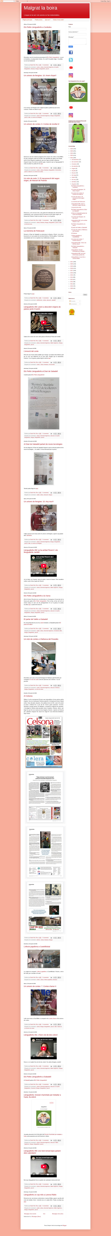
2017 (71, 270)
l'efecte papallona (48, 979)
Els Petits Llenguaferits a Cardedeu (38, 27)
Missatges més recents (30, 1213)
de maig (74, 175)
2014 (71, 277)
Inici (44, 1213)
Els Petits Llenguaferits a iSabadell (37, 1077)
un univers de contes (38, 171)
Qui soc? (47, 19)
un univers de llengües (36, 117)
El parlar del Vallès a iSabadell (36, 619)
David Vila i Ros (34, 65)
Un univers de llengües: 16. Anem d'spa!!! (40, 75)
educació (49, 300)
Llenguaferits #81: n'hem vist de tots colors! (41, 1035)
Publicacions (38, 19)
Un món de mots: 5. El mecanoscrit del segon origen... (77, 198)
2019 (71, 266)
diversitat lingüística (49, 67)
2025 (71, 151)
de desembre (75, 159)
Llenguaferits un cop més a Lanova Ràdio (40, 1195)
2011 (71, 283)
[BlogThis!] (55, 65)
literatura (33, 68)
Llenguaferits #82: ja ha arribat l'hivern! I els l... (79, 221)
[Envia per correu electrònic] (54, 65)
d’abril (73, 177)
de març (74, 179)
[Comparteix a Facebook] (58, 65)
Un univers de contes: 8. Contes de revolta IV (41, 124)
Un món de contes (34, 679)
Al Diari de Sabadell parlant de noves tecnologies (43, 444)
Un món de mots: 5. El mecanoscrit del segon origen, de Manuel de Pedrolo (41, 179)
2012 (71, 281)
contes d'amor (52, 1018)
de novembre (75, 161)
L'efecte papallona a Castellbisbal (37, 947)
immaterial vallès (58, 630)
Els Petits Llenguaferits (53, 57)
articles (38, 939)
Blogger (64, 1225)
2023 (71, 155)
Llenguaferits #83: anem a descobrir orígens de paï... (78, 204)
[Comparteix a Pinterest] (60, 65)
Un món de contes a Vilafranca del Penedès (41, 639)
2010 (71, 286)
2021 (71, 261)
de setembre (75, 166)
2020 (71, 264)
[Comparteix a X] (57, 65)
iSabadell (27, 1080)
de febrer (74, 181)
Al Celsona (28, 696)
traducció (30, 171)
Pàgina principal (27, 19)
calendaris (29, 535)
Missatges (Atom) (36, 1216)
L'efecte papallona (41, 971)
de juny (74, 172)
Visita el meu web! (58, 19)
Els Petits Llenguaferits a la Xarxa (37, 596)
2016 (71, 272)
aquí (40, 109)
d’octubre (74, 164)
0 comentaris (46, 65)
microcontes (58, 170)
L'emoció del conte (31, 351)
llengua (37, 68)
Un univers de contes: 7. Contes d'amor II (40, 986)
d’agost (74, 168)
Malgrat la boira (40, 8)
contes (38, 67)
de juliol (74, 170)
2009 (71, 288)
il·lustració (33, 1088)
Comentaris (73, 304)
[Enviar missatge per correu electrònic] (51, 65)
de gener (74, 184)
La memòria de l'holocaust (34, 231)
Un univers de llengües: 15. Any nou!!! (39, 502)
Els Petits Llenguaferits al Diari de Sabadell (41, 371)
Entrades (72, 301)
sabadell (54, 300)
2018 (71, 268)
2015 (71, 275)
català (38, 494)
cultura (42, 67)
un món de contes (39, 689)
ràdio (29, 117)
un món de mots (28, 224)
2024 (71, 153)
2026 (71, 148)
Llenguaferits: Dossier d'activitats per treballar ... (78, 250)
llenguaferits (42, 68)
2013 (71, 279)
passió (47, 68)
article (42, 622)
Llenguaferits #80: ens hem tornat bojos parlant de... (78, 254)
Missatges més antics (57, 1213)
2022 (71, 157)
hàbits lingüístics (54, 343)
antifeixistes (39, 300)
